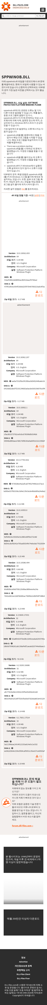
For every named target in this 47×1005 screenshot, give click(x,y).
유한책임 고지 (23, 970)
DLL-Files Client (23, 974)
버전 (31, 195)
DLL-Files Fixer (23, 978)
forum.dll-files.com (21, 825)
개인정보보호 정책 (23, 966)
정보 (23, 957)
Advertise (23, 962)
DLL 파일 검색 (40, 16)
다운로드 (39, 293)
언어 (42, 195)
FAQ (23, 189)
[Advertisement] (23, 50)
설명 (37, 195)
